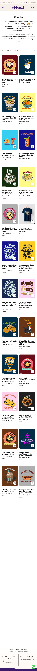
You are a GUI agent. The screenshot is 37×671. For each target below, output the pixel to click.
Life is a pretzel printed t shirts (25, 416)
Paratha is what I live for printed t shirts (26, 192)
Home (3, 51)
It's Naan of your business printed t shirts (9, 229)
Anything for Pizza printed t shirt (27, 80)
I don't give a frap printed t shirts (9, 490)
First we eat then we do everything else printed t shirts (9, 305)
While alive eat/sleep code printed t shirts (25, 454)
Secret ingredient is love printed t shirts (9, 266)
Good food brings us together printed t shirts (26, 266)
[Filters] (34, 50)
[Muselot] (18, 7)
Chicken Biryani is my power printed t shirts (26, 118)
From (24, 83)
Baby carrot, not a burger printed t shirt (26, 155)
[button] (30, 7)
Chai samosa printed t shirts (8, 154)
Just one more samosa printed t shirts (9, 118)
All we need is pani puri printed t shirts (10, 81)
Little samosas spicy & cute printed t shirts (8, 417)
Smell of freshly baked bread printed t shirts (25, 304)
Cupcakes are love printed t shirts (27, 228)
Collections (10, 51)
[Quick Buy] (14, 72)
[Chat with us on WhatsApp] (33, 669)
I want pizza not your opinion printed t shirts (8, 379)
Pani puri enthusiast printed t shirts (27, 379)
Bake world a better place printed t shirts (8, 192)
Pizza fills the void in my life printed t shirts (27, 342)
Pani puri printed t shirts (9, 341)
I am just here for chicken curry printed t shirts (26, 491)
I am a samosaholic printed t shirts (9, 453)
